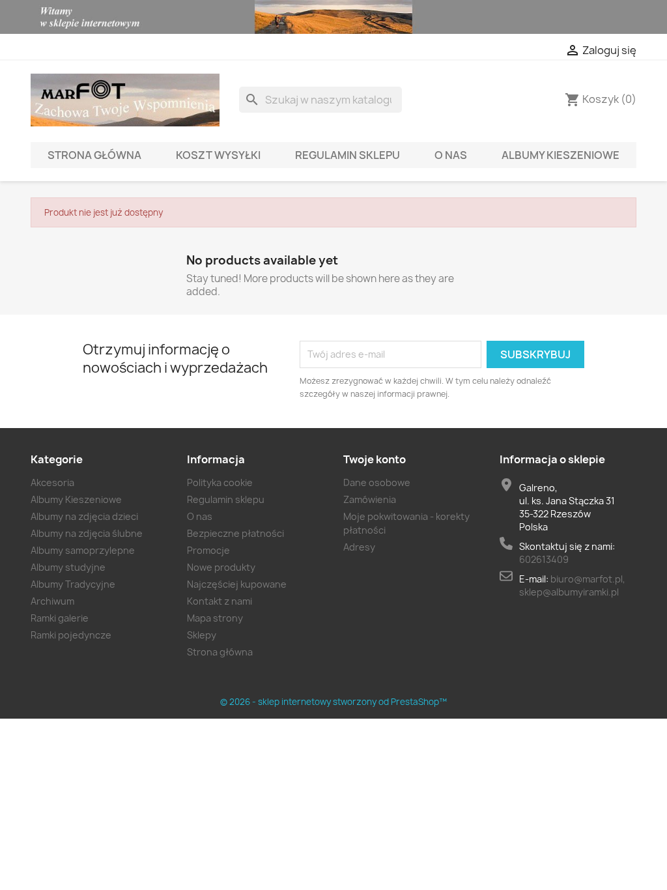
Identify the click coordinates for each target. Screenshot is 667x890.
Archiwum (52, 601)
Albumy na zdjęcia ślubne (87, 533)
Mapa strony (215, 618)
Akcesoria (52, 482)
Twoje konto (374, 459)
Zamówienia (369, 499)
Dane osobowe (376, 482)
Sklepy (201, 635)
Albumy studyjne (68, 567)
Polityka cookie (220, 482)
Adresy (359, 547)
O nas (450, 155)
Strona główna (94, 155)
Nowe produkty (221, 567)
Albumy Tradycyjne (73, 584)
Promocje (208, 550)
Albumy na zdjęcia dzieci (84, 516)
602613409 (544, 559)
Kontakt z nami (219, 601)
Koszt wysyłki (218, 155)
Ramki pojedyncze (71, 635)
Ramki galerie (60, 618)
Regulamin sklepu (347, 155)
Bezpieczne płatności (235, 533)
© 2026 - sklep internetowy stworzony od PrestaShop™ (333, 702)
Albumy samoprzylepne (83, 550)
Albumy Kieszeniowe (560, 155)
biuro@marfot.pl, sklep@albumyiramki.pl (572, 585)
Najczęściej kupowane (237, 584)
